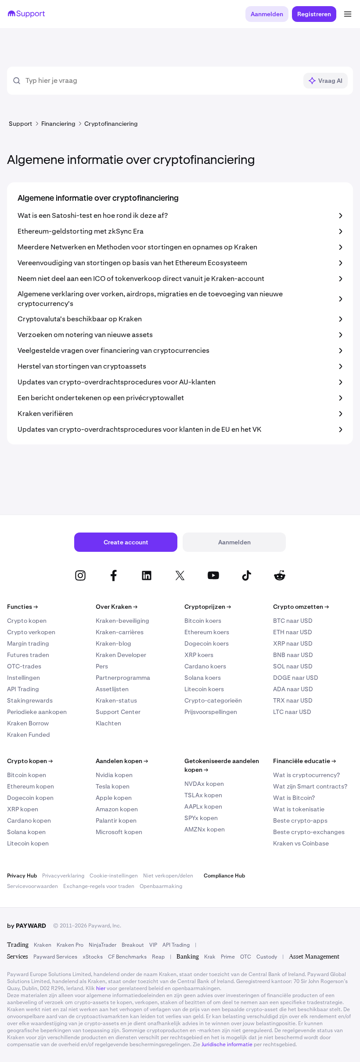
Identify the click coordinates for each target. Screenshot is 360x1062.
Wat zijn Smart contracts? (310, 786)
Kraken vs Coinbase (301, 843)
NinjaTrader (102, 944)
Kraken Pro (70, 944)
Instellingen (23, 678)
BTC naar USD (293, 621)
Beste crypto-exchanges (309, 832)
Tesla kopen (113, 786)
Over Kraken (116, 607)
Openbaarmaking (161, 886)
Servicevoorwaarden (32, 886)
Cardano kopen (29, 820)
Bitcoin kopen (26, 775)
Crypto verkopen (31, 632)
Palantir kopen (116, 820)
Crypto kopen (27, 621)
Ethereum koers (206, 632)
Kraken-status (116, 700)
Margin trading (28, 643)
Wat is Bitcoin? (294, 798)
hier (100, 988)
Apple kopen (114, 798)
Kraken (42, 944)
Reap (158, 956)
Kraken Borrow (28, 723)
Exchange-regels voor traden (98, 886)
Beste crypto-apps (300, 820)
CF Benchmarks (127, 956)
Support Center (118, 712)
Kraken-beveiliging (122, 621)
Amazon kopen (117, 809)
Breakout (133, 944)
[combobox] (161, 80)
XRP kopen (22, 809)
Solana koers (202, 678)
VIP (153, 944)
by (26, 926)
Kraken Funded (28, 735)
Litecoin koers (204, 689)
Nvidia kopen (114, 775)
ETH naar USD (292, 632)
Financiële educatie (304, 761)
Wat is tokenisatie (298, 809)
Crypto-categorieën (213, 700)
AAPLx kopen (203, 806)
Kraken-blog (113, 643)
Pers (102, 666)
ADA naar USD (293, 689)
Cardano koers (205, 666)
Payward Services (55, 956)
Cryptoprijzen (207, 607)
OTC (245, 956)
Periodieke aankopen (37, 712)
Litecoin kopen (28, 843)
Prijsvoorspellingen (210, 712)
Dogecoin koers (206, 643)
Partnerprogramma (123, 678)
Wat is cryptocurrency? (306, 775)
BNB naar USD (293, 655)
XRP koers (198, 655)
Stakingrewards (30, 700)
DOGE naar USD (295, 678)
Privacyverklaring (63, 875)
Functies (22, 607)
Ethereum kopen (30, 786)
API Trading (23, 689)
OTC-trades (24, 666)
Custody (266, 956)
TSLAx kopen (203, 795)
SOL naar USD (293, 666)
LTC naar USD (292, 712)
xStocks (93, 956)
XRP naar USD (293, 643)
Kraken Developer (121, 655)
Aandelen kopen (122, 761)
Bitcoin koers (202, 621)
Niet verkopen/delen (168, 875)
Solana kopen (26, 832)
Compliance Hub (224, 875)
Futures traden (28, 655)
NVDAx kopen (204, 784)
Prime (228, 956)
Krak (210, 956)
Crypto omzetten (301, 607)
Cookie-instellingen (114, 875)
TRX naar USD (293, 700)
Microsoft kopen (119, 832)
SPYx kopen (201, 818)
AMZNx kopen (204, 829)
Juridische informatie (227, 1044)
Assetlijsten (112, 689)
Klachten (108, 723)
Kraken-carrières (120, 632)
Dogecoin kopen (30, 798)
